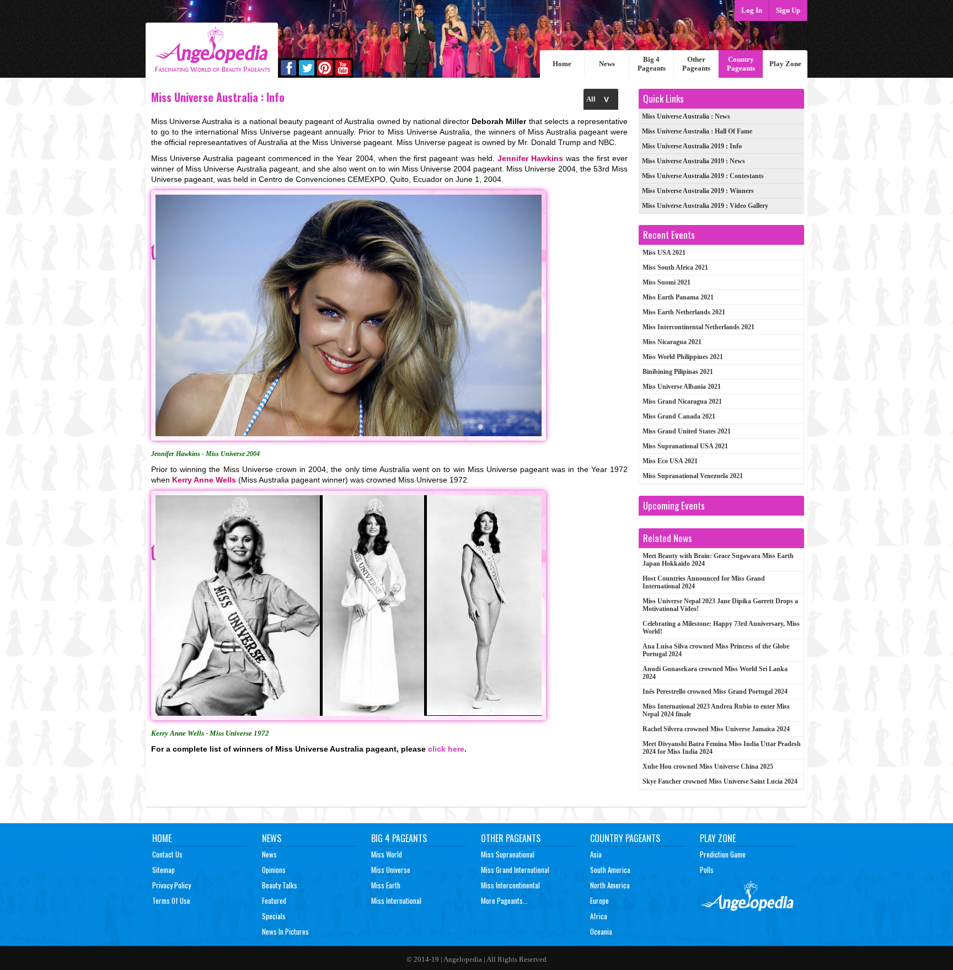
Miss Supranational (507, 854)
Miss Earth (385, 885)
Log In (751, 10)
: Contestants (703, 176)
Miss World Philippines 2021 (683, 357)
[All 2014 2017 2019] (600, 99)
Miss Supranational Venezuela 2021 (693, 476)
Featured (274, 900)
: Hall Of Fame (697, 131)
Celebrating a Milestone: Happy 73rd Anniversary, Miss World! (721, 627)
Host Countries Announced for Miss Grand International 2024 (704, 582)
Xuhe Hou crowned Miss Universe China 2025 (708, 766)
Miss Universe (390, 869)
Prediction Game (723, 854)
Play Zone (785, 64)
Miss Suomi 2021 (666, 282)
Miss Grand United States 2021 (687, 431)
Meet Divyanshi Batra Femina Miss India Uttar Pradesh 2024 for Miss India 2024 (722, 747)
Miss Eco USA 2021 (670, 461)
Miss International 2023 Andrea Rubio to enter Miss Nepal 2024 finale (716, 710)
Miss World (386, 854)
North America (610, 885)
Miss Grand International (515, 869)
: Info (692, 146)
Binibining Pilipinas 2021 (678, 372)
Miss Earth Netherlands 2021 (684, 312)
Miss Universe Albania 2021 (682, 386)
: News (686, 116)
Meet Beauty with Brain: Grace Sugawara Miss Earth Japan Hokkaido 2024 (718, 559)
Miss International (396, 900)
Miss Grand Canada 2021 (679, 416)
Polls (707, 869)
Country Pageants (741, 63)
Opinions (274, 869)
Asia (596, 854)
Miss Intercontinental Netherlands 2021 (698, 327)
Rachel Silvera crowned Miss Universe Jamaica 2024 (716, 729)
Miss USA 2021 (664, 252)
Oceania (601, 931)
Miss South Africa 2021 (675, 267)
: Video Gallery (705, 206)
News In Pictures (285, 931)
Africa (598, 915)
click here (446, 748)
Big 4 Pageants (652, 63)
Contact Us (167, 854)
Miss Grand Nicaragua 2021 (682, 401)
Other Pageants (696, 63)
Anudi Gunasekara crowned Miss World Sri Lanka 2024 (715, 672)
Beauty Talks (279, 885)
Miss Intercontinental (510, 885)
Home (562, 64)
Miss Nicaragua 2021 (672, 342)
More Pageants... (504, 900)
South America (610, 869)
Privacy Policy (171, 885)
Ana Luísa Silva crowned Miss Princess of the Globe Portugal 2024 (716, 650)
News (607, 64)
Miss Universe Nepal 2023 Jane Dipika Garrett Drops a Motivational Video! (720, 605)
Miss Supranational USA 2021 (685, 446)
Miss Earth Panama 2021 (678, 297)
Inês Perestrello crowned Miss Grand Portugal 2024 (715, 691)
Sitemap (163, 869)
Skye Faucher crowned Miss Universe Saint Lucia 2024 (720, 781)
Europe (599, 900)
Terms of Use (171, 900)
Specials (274, 915)
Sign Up (788, 10)
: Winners (698, 191)
